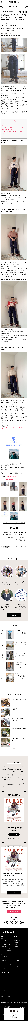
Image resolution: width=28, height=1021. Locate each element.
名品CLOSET (4, 940)
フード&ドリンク (5, 979)
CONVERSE (4, 769)
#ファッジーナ (14, 524)
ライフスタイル (4, 977)
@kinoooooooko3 (11, 476)
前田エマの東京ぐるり (6, 989)
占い (3, 787)
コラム (2, 981)
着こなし (11, 774)
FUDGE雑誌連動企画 (6, 772)
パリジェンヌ (18, 779)
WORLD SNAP (17, 940)
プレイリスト (4, 985)
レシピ (16, 967)
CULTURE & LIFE (5, 973)
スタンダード (4, 952)
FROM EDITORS (16, 1002)
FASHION (3, 936)
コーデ (21, 784)
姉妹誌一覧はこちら (13, 838)
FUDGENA (6, 546)
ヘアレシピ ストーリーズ (7, 967)
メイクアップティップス (6, 969)
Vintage (10, 769)
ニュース (3, 942)
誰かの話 (3, 991)
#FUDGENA (5, 522)
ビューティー (17, 965)
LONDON (16, 947)
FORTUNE (3, 995)
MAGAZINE (3, 1002)
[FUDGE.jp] (14, 2)
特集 (2, 938)
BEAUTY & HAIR (4, 960)
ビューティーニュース (6, 965)
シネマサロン (4, 987)
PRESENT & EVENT (5, 997)
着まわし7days (4, 954)
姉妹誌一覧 (9, 1002)
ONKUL (9, 781)
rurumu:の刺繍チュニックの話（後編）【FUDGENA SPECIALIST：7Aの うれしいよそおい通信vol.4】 (13, 539)
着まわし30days (15, 767)
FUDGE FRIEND (17, 771)
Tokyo (22, 767)
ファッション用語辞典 (6, 950)
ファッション (11, 546)
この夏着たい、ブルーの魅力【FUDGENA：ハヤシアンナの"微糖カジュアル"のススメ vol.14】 (14, 533)
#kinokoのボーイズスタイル (18, 522)
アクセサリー (4, 956)
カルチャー (3, 975)
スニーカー (4, 775)
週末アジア (3, 983)
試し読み (14, 834)
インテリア (19, 775)
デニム (3, 767)
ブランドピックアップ (6, 948)
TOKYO (16, 942)
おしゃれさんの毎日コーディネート (12, 777)
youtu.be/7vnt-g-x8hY (7, 479)
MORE (14, 893)
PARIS (16, 945)
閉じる (15, 121)
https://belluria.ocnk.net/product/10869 (12, 428)
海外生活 (16, 970)
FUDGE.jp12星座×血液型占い (9, 784)
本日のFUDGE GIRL (18, 769)
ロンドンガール (7, 780)
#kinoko (10, 522)
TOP (1, 546)
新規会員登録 (14, 912)
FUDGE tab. (16, 936)
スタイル (4, 782)
